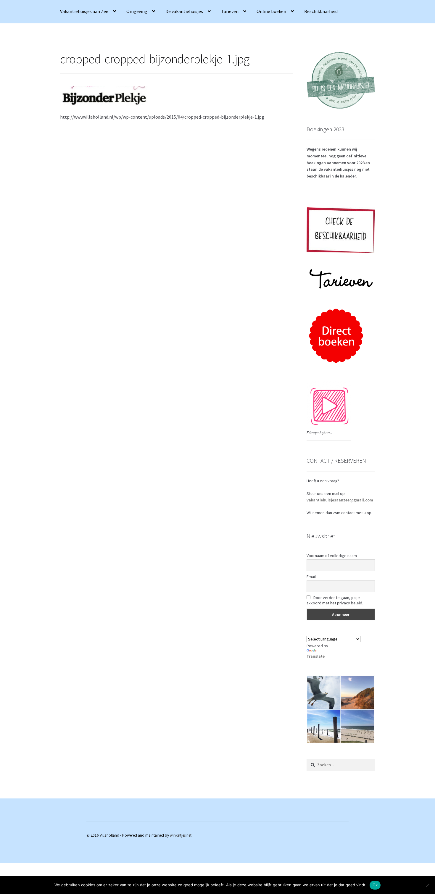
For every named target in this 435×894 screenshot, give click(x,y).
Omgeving (136, 11)
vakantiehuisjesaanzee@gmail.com (340, 500)
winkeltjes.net (180, 835)
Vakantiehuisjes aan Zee (84, 11)
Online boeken (271, 11)
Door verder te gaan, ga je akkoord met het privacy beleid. (335, 600)
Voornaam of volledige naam (332, 555)
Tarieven (230, 11)
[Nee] (428, 885)
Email (311, 576)
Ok (375, 884)
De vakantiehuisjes (184, 11)
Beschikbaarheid (321, 11)
